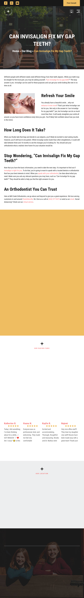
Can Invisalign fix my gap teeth (57, 80)
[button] (78, 11)
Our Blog (27, 51)
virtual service (28, 202)
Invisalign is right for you (13, 170)
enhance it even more (49, 105)
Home (15, 51)
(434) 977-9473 (54, 199)
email (72, 199)
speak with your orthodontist (48, 173)
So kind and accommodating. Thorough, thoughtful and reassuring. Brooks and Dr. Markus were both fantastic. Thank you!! (50, 435)
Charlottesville (28, 199)
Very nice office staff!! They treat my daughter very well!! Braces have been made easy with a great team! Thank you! (69, 435)
